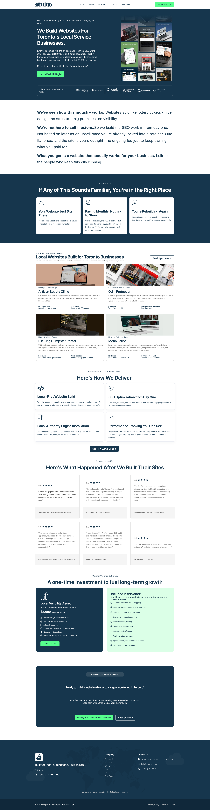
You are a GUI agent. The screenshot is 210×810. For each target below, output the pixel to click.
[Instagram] (41, 774)
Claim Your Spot (50, 644)
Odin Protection (119, 292)
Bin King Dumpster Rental (57, 341)
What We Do (103, 4)
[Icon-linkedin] (52, 774)
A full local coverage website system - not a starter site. (139, 597)
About (91, 4)
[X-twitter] (47, 774)
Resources (126, 4)
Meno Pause (117, 341)
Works (115, 4)
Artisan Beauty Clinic (53, 292)
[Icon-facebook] (36, 774)
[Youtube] (57, 774)
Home (82, 4)
